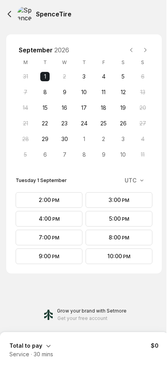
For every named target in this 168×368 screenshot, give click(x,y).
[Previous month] (131, 50)
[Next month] (145, 50)
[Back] (9, 14)
